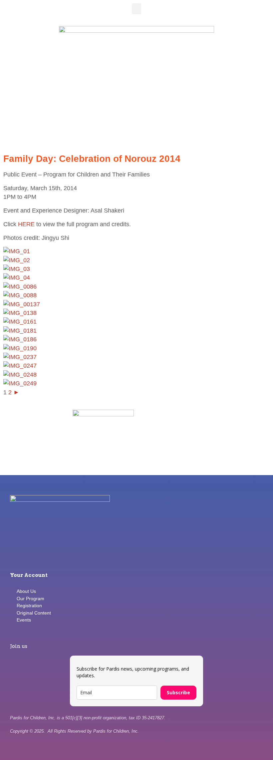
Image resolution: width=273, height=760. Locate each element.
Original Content (34, 613)
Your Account (29, 575)
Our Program (30, 598)
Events (24, 620)
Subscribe (178, 692)
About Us (26, 591)
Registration (29, 605)
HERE (27, 224)
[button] (136, 8)
